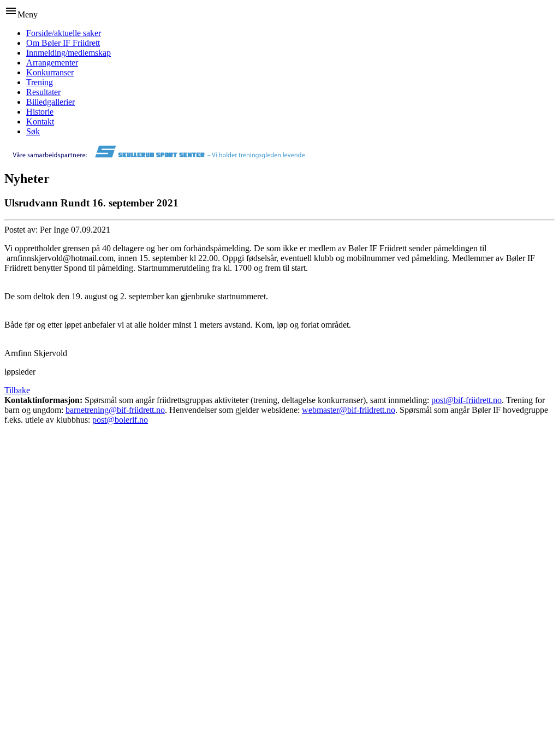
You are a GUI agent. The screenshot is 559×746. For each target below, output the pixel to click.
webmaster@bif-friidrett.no (348, 410)
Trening (39, 82)
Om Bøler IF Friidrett (63, 43)
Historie (39, 111)
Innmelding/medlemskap (68, 52)
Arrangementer (52, 62)
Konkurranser (50, 72)
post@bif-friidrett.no (466, 400)
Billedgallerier (50, 101)
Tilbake (17, 390)
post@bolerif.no (120, 419)
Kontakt (40, 121)
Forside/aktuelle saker (63, 33)
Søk (33, 131)
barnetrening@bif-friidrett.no (115, 410)
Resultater (43, 92)
